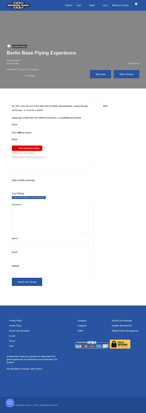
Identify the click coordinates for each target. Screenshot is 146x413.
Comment (17, 204)
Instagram (82, 325)
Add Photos (133, 63)
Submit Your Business (19, 330)
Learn (79, 5)
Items (134, 5)
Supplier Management (122, 325)
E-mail (12, 335)
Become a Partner (120, 5)
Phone (12, 340)
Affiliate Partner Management (125, 330)
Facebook (82, 320)
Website (15, 265)
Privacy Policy (15, 320)
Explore (68, 5)
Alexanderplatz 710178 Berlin (14, 62)
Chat (11, 345)
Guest (92, 5)
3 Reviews (30, 75)
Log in (105, 5)
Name (15, 238)
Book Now (100, 74)
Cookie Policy (15, 325)
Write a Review (126, 74)
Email (15, 251)
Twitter (81, 330)
